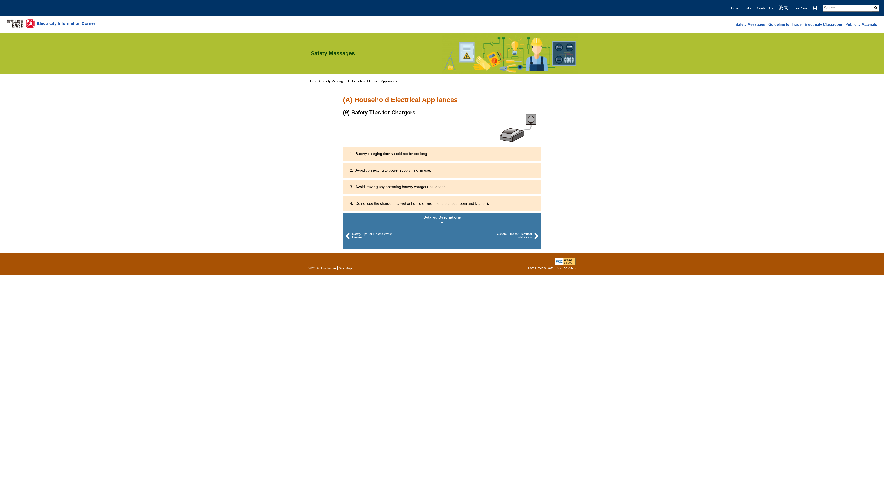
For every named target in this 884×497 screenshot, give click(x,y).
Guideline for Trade (785, 24)
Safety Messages (750, 24)
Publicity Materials (861, 24)
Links (747, 8)
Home (734, 8)
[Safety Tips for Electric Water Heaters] (347, 236)
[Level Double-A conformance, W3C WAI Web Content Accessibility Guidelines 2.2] (565, 261)
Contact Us (765, 8)
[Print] (815, 8)
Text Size (800, 8)
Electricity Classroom (823, 24)
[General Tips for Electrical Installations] (536, 236)
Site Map (345, 268)
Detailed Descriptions (442, 217)
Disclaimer (328, 268)
